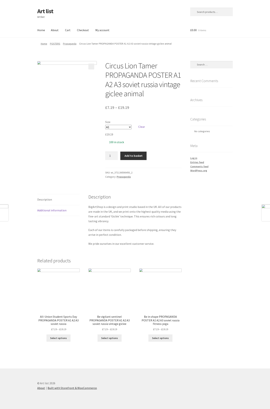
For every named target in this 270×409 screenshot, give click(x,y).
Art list (45, 11)
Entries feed (197, 162)
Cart (68, 30)
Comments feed (199, 166)
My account (102, 30)
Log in (193, 158)
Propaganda (69, 43)
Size (107, 122)
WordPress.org (198, 170)
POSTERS (55, 43)
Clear (141, 127)
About (55, 30)
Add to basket (134, 155)
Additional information (51, 210)
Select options (58, 338)
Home (41, 30)
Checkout (83, 30)
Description (44, 199)
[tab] (58, 199)
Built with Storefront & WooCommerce (72, 388)
